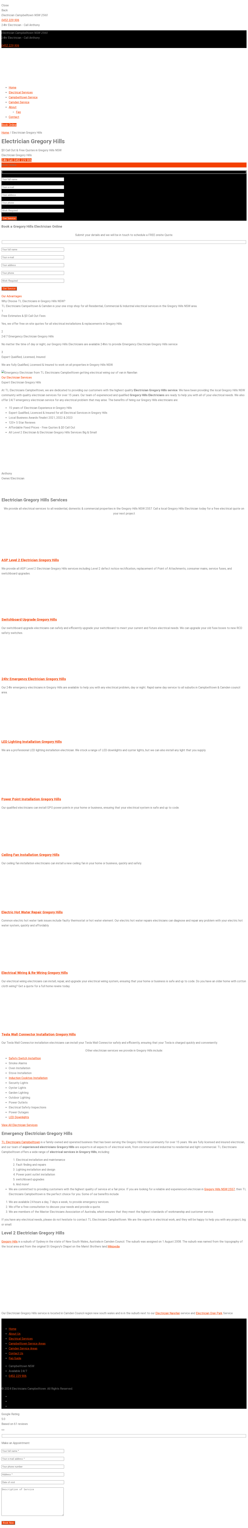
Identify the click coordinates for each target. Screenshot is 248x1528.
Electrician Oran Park (209, 1313)
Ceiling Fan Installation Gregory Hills (30, 855)
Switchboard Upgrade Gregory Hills (29, 620)
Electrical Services (21, 1338)
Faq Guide (15, 1358)
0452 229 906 (10, 20)
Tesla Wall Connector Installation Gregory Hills (38, 1034)
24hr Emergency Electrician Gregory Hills (33, 679)
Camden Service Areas (23, 1348)
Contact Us (16, 1353)
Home (5, 132)
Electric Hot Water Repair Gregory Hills (32, 912)
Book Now (8, 1522)
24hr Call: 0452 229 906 (16, 160)
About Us (15, 1333)
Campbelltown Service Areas (27, 1343)
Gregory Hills (9, 1241)
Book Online (9, 125)
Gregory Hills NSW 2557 (219, 1189)
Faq (18, 112)
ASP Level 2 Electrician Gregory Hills (30, 560)
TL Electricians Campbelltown (20, 1142)
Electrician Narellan (167, 1313)
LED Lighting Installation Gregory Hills (31, 742)
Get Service (9, 218)
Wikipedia (114, 1246)
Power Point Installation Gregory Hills (31, 799)
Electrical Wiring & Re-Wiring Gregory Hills (34, 973)
